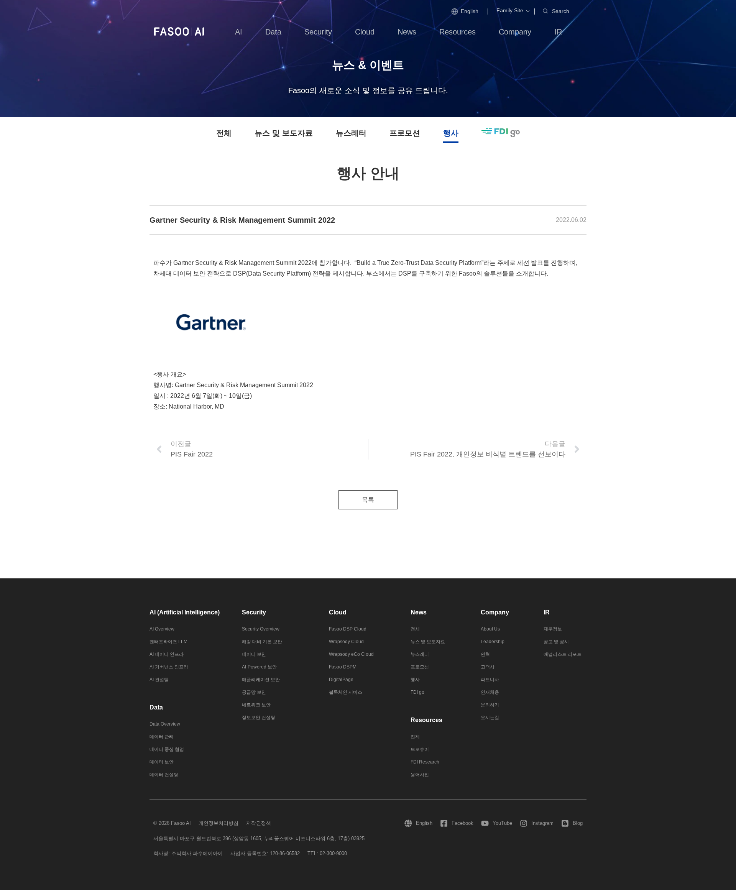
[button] (510, 10)
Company (495, 612)
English (469, 11)
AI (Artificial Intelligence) (185, 612)
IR (547, 612)
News (419, 612)
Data (156, 707)
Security (254, 612)
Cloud (338, 612)
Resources (426, 720)
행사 (450, 133)
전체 (224, 133)
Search (560, 11)
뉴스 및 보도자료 (284, 133)
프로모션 (404, 133)
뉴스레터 (351, 133)
